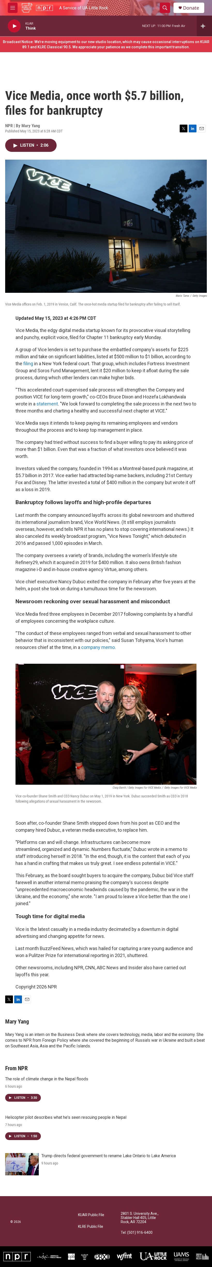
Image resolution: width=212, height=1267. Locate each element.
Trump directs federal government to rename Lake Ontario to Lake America (108, 1155)
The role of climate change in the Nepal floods (46, 1078)
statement (47, 403)
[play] (14, 26)
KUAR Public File (91, 1215)
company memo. (98, 647)
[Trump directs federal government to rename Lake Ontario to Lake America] (22, 1164)
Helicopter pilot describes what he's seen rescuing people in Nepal (65, 1117)
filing (27, 363)
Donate (191, 8)
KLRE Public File (90, 1227)
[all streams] (204, 26)
